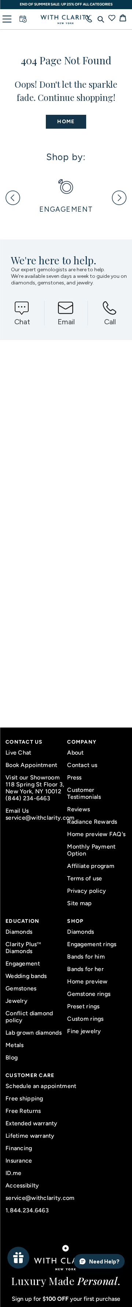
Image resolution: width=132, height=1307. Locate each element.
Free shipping (24, 1098)
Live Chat (19, 752)
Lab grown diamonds (34, 1032)
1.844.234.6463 (27, 1210)
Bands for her (85, 969)
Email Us (17, 810)
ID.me (13, 1173)
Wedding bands (26, 975)
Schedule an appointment (41, 1086)
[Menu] (7, 19)
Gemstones (21, 988)
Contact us (82, 765)
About (75, 752)
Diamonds (19, 931)
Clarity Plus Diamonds (23, 948)
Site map (79, 903)
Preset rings (83, 1006)
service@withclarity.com (35, 817)
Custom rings (85, 1018)
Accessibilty (22, 1185)
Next (119, 197)
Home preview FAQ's (96, 834)
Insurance (19, 1160)
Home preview (87, 981)
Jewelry (16, 1000)
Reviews (78, 809)
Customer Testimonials (84, 793)
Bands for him (86, 956)
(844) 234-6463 (28, 798)
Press (74, 777)
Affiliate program (90, 865)
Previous (13, 197)
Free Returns (23, 1110)
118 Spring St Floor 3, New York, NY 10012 (35, 788)
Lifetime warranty (30, 1135)
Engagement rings (91, 944)
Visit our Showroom (33, 777)
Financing (19, 1148)
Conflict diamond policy (29, 1017)
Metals (15, 1045)
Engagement (23, 963)
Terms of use (84, 878)
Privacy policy (86, 890)
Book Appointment (31, 765)
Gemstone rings (88, 993)
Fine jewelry (84, 1031)
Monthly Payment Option (91, 850)
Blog (12, 1057)
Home (65, 121)
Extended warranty (32, 1123)
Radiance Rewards (92, 821)
